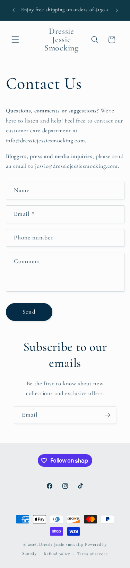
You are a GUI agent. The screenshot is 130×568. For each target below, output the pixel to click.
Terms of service (92, 553)
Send (29, 311)
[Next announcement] (116, 10)
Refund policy (57, 553)
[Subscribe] (107, 415)
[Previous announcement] (13, 10)
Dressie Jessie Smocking (61, 544)
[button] (15, 39)
